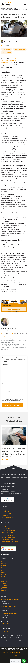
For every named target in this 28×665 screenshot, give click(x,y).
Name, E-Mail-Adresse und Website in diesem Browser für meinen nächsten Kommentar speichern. (12, 400)
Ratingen (3, 574)
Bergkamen (4, 590)
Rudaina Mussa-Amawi (8, 328)
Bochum (3, 565)
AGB (23, 652)
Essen (3, 572)
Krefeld (3, 576)
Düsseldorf (4, 560)
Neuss (3, 567)
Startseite (3, 8)
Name (4, 383)
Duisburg (3, 570)
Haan (2, 589)
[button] (2, 444)
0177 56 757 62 (6, 624)
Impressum (5, 652)
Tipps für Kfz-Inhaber (11, 8)
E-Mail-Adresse (6, 391)
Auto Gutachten (6, 49)
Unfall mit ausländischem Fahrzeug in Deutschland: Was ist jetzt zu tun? (13, 454)
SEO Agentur (14, 655)
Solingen (3, 583)
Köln (2, 561)
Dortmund (3, 563)
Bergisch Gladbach (6, 569)
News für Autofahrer (20, 49)
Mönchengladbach (6, 578)
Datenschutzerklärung (15, 652)
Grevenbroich (4, 580)
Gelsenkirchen (5, 587)
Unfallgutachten (6, 52)
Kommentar (5, 364)
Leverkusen (4, 581)
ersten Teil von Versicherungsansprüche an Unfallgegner (9, 60)
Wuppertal (4, 585)
